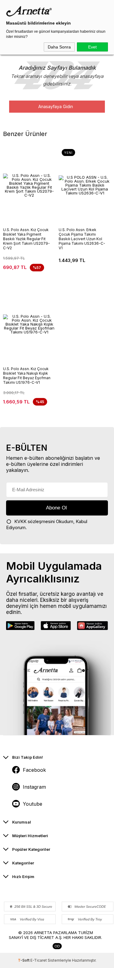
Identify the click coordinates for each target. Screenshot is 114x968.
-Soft (24, 960)
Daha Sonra (59, 47)
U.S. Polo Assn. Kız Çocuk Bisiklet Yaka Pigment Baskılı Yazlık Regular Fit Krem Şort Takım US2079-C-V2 (26, 238)
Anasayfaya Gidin (55, 106)
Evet (92, 47)
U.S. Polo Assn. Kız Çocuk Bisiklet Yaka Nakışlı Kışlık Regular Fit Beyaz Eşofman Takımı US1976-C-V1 (26, 375)
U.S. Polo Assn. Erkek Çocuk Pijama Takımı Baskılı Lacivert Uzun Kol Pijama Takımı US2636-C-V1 (82, 238)
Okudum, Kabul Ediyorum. (46, 524)
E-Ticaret (38, 960)
